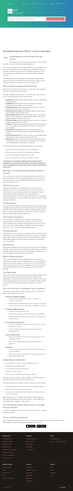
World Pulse (29, 478)
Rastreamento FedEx (7, 444)
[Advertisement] (36, 38)
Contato (52, 475)
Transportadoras (30, 449)
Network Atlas (29, 472)
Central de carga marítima (8, 455)
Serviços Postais (38, 3)
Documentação (5, 472)
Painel (3, 470)
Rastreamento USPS (7, 438)
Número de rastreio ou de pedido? (58, 441)
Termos (52, 470)
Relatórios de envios (31, 470)
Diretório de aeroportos (31, 438)
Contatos (52, 3)
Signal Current (29, 481)
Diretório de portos (30, 441)
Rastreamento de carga (7, 452)
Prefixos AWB (29, 444)
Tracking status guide (55, 438)
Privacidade (53, 472)
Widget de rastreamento (8, 478)
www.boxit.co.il (18, 13)
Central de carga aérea (7, 457)
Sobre (51, 467)
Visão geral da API (6, 467)
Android (30, 420)
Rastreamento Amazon (7, 441)
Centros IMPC (29, 447)
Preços (3, 475)
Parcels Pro (26, 3)
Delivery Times (29, 467)
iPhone (24, 420)
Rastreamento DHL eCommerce (9, 449)
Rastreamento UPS (6, 447)
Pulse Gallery (29, 475)
